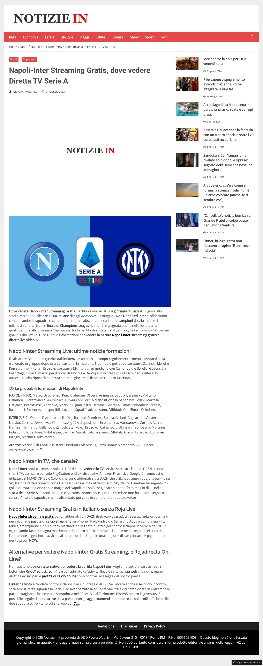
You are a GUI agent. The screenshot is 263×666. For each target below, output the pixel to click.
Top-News (29, 59)
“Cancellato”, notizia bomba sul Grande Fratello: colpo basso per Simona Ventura (227, 220)
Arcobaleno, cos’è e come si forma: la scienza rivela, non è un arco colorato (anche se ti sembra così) (226, 192)
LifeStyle (66, 37)
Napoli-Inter (121, 335)
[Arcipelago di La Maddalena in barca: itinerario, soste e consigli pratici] (187, 109)
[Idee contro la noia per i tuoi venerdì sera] (187, 63)
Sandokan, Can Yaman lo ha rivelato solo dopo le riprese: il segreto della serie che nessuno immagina (228, 162)
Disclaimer (129, 626)
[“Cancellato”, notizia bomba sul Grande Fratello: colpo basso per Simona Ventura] (187, 220)
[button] (252, 37)
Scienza (117, 37)
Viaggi (84, 37)
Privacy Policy (154, 626)
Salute (100, 37)
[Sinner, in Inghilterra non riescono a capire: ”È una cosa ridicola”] (187, 245)
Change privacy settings (247, 662)
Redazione (106, 626)
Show (134, 37)
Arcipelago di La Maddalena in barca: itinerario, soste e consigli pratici (228, 109)
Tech (164, 37)
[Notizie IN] (50, 18)
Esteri (49, 37)
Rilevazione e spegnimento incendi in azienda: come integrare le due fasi (224, 84)
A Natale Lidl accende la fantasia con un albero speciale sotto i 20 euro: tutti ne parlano (228, 135)
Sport (149, 37)
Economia (30, 37)
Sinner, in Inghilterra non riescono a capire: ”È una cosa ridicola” (226, 246)
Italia (12, 37)
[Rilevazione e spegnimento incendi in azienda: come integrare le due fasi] (187, 84)
